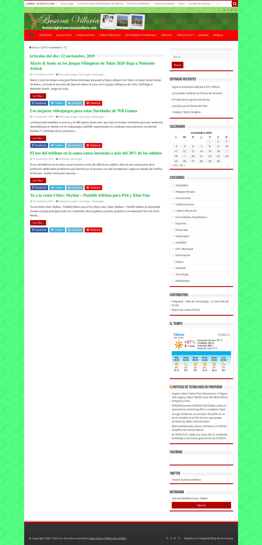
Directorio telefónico (138, 3)
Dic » (182, 165)
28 (201, 161)
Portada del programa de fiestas (191, 99)
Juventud (203, 35)
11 (176, 151)
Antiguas (218, 35)
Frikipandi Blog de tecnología (216, 538)
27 (192, 161)
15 (209, 151)
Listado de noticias (199, 3)
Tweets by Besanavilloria (186, 479)
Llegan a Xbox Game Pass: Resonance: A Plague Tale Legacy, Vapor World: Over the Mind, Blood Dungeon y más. (200, 397)
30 (218, 161)
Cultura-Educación (110, 35)
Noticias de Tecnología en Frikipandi (197, 387)
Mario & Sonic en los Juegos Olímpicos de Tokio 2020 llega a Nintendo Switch (92, 65)
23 (218, 156)
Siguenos (201, 505)
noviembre (55, 47)
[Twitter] (232, 10)
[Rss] (224, 10)
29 (209, 161)
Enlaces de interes (164, 3)
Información (184, 35)
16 (218, 151)
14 (201, 151)
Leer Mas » (38, 96)
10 (226, 146)
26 (184, 161)
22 (209, 156)
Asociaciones (64, 35)
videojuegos (97, 74)
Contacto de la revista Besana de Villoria (100, 3)
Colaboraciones (85, 35)
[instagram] (236, 10)
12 (184, 151)
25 (176, 161)
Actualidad (45, 35)
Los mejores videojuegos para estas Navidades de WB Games (83, 111)
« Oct (175, 165)
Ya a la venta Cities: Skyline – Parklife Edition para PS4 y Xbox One (90, 195)
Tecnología (84, 74)
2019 (44, 47)
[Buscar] (235, 4)
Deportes (166, 35)
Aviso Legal (67, 3)
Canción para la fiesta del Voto (190, 105)
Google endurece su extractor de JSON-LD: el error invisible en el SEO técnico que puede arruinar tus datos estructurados (198, 417)
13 (192, 151)
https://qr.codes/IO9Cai (186, 309)
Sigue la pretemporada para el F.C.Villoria (196, 86)
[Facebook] (228, 10)
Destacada (64, 74)
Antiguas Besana (185, 191)
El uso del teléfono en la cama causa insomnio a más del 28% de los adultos (96, 153)
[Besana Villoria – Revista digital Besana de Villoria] (131, 18)
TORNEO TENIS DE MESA (186, 112)
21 (201, 156)
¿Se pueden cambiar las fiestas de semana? (197, 93)
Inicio (181, 3)
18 (176, 156)
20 (192, 156)
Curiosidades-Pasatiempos (141, 35)
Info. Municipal (184, 248)
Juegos (74, 74)
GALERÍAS (181, 242)
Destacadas (182, 236)
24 (226, 156)
